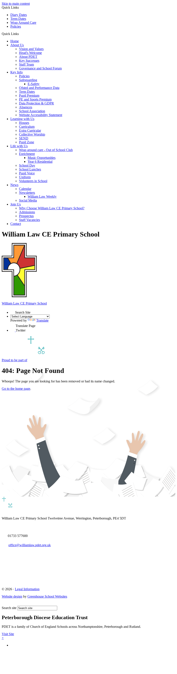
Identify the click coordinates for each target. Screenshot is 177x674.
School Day (27, 165)
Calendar (25, 189)
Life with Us (19, 146)
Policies (15, 26)
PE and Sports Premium (35, 99)
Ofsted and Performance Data (39, 88)
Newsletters (27, 192)
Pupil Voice (27, 173)
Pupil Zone (26, 142)
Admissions (27, 212)
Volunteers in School (33, 181)
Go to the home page (16, 388)
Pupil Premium (29, 95)
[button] (20, 33)
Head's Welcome (30, 53)
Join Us (15, 204)
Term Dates (18, 19)
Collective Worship (32, 134)
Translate (42, 320)
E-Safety (34, 84)
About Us (17, 45)
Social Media (28, 200)
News (14, 185)
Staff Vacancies (29, 220)
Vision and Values (31, 49)
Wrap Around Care (23, 22)
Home (14, 41)
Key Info (16, 72)
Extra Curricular (30, 130)
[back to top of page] (4, 604)
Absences (25, 107)
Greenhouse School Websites (47, 596)
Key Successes (29, 60)
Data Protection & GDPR (36, 103)
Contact (15, 224)
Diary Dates (18, 15)
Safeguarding (28, 80)
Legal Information (27, 589)
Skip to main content (16, 3)
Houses (24, 123)
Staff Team (26, 64)
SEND (23, 138)
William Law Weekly (42, 196)
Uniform (25, 177)
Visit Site (8, 634)
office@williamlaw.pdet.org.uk (29, 545)
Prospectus (26, 216)
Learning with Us (22, 119)
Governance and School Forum (40, 68)
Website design (12, 596)
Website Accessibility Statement (40, 115)
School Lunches (30, 169)
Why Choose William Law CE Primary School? (51, 208)
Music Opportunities (41, 157)
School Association (32, 111)
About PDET (28, 56)
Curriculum (27, 126)
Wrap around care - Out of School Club (46, 150)
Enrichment (27, 154)
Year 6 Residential (40, 161)
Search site (9, 608)
